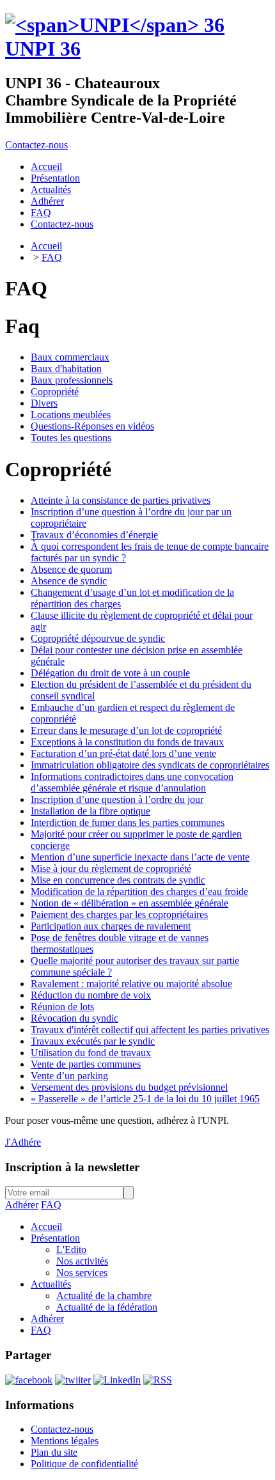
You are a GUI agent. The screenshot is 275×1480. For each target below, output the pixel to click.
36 (43, 48)
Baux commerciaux (70, 357)
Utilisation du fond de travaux (91, 1052)
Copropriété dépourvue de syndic (98, 638)
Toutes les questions (71, 437)
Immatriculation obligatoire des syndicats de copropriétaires (150, 764)
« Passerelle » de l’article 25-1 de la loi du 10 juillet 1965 (145, 1098)
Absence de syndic (69, 580)
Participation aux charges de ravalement (111, 926)
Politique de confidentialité (84, 1463)
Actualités (51, 1284)
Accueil (46, 245)
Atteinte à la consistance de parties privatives (120, 500)
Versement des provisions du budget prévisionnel (129, 1087)
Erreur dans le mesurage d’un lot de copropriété (126, 730)
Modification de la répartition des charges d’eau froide (139, 891)
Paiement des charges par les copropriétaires (119, 914)
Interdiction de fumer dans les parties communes (127, 822)
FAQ (52, 257)
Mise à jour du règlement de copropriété (111, 868)
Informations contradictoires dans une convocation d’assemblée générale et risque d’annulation (132, 782)
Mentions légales (64, 1440)
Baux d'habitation (66, 368)
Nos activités (82, 1261)
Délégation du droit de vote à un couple (110, 672)
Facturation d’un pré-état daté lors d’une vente (123, 753)
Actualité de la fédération (106, 1307)
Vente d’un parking (69, 1075)
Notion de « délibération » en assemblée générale (129, 903)
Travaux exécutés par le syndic (93, 1041)
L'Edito (71, 1249)
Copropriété (55, 391)
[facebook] (28, 1380)
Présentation (55, 1238)
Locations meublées (71, 414)
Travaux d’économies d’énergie (94, 534)
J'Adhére (23, 1142)
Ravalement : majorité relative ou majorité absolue (131, 983)
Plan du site (54, 1452)
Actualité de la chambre (104, 1295)
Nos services (81, 1272)
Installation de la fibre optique (90, 811)
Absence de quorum (71, 569)
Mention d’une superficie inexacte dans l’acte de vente (140, 857)
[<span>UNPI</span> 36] (114, 24)
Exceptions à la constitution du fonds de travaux (127, 741)
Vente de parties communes (86, 1064)
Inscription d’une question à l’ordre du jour (117, 799)
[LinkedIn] (117, 1380)
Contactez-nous (36, 144)
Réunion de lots (62, 1006)
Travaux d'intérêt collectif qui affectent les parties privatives (150, 1029)
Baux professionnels (72, 380)
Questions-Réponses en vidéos (92, 426)
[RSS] (157, 1380)
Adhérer (21, 1204)
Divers (44, 403)
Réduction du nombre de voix (91, 995)
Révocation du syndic (74, 1018)
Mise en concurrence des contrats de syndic (118, 880)
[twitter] (73, 1380)
